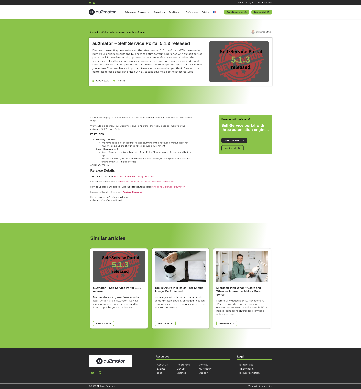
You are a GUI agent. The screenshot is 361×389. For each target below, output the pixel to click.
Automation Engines (135, 12)
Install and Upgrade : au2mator (168, 186)
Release (121, 80)
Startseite (95, 32)
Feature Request (132, 192)
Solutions (174, 12)
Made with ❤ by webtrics (260, 386)
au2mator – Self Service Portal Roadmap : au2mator (146, 181)
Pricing (205, 12)
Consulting (159, 12)
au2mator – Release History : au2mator (134, 176)
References (192, 12)
